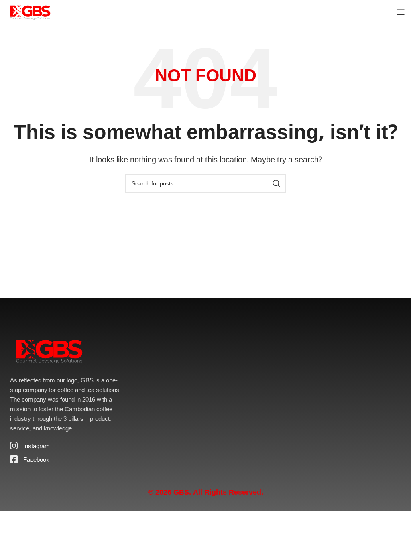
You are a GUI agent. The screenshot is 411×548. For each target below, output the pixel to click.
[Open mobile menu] (401, 12)
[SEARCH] (276, 183)
